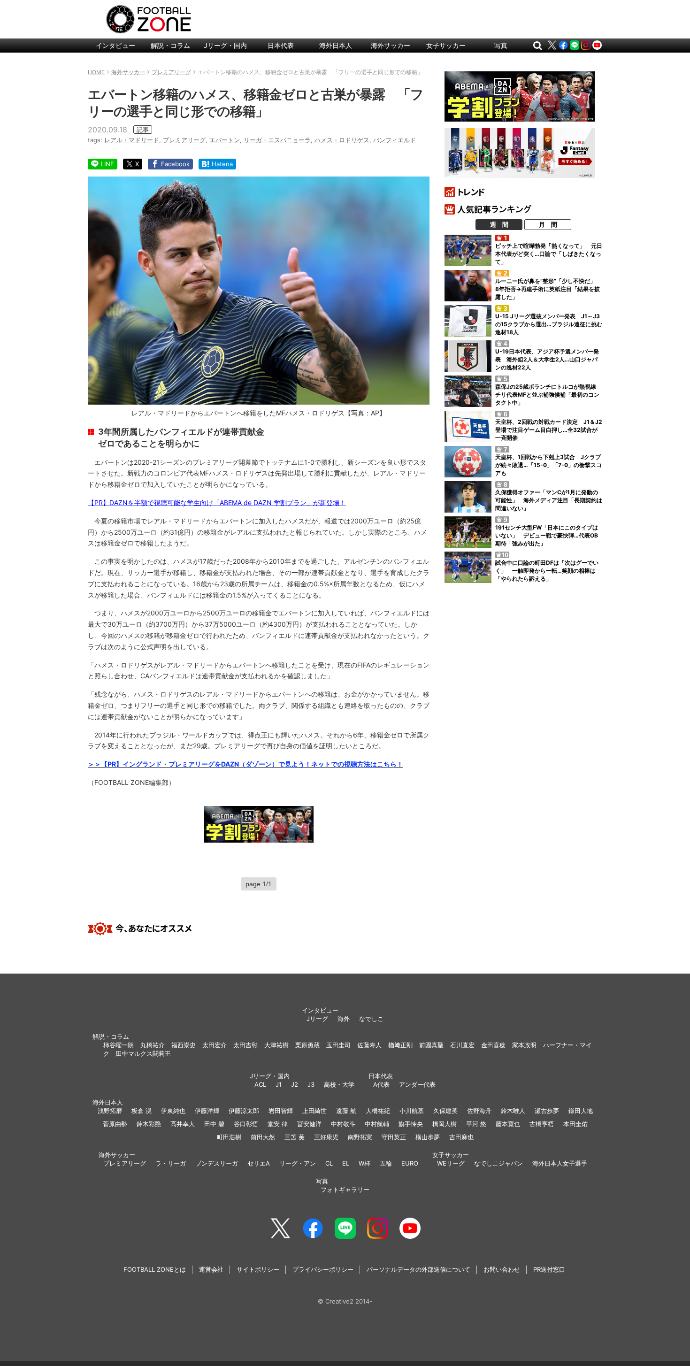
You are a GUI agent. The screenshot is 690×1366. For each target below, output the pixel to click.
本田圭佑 (575, 1124)
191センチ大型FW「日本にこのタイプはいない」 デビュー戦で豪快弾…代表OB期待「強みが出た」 (546, 535)
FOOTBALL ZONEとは (154, 1269)
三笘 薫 (294, 1137)
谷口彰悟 (246, 1124)
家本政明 (524, 1045)
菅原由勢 (115, 1124)
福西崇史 (183, 1045)
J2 (294, 1084)
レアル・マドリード (131, 140)
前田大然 (263, 1137)
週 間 (499, 224)
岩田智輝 (280, 1110)
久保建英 (445, 1110)
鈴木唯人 (513, 1110)
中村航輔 (377, 1124)
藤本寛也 (508, 1124)
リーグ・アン (297, 1163)
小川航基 (411, 1110)
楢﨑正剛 (400, 1045)
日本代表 (281, 45)
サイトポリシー (258, 1269)
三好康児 (326, 1137)
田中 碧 (214, 1124)
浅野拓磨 (110, 1110)
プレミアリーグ (184, 140)
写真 (500, 45)
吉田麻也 (461, 1137)
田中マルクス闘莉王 (143, 1053)
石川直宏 (462, 1045)
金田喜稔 (493, 1045)
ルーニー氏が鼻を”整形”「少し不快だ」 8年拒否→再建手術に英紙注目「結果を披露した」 (548, 288)
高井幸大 (182, 1124)
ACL (260, 1084)
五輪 (386, 1163)
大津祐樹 (276, 1045)
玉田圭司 (338, 1045)
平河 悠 (476, 1124)
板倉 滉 (141, 1110)
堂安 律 (278, 1124)
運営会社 (211, 1269)
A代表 (381, 1084)
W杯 (364, 1163)
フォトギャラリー (345, 1189)
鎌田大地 (580, 1110)
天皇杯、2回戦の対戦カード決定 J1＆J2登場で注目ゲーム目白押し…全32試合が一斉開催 (548, 429)
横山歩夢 (427, 1137)
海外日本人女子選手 (559, 1163)
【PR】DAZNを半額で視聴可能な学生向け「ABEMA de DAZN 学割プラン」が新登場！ (217, 502)
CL (329, 1163)
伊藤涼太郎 (244, 1110)
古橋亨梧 (541, 1124)
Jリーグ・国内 (225, 45)
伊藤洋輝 (207, 1110)
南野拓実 (360, 1137)
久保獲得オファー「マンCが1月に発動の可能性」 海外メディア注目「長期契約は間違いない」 (548, 500)
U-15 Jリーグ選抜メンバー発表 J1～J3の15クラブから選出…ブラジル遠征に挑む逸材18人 (548, 324)
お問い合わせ (501, 1269)
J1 (279, 1084)
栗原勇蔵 (307, 1045)
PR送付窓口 (549, 1269)
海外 (343, 1018)
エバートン (224, 140)
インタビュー (115, 45)
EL (345, 1163)
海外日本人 (335, 45)
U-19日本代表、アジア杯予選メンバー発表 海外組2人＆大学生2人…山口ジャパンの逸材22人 (547, 359)
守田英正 (394, 1137)
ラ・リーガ (170, 1163)
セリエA (258, 1163)
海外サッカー (390, 45)
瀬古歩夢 (547, 1110)
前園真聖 (431, 1045)
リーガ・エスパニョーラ (277, 140)
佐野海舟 (479, 1110)
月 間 (548, 224)
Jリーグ (317, 1018)
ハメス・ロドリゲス (341, 140)
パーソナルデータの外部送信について (418, 1269)
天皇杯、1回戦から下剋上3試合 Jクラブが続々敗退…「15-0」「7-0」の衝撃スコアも (548, 464)
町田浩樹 (229, 1137)
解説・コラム (170, 45)
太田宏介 (214, 1045)
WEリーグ (451, 1163)
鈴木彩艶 (149, 1124)
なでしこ (371, 1018)
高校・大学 (339, 1084)
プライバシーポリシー (322, 1269)
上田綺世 (314, 1110)
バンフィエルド (394, 140)
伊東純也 (173, 1110)
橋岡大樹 (444, 1124)
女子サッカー (446, 45)
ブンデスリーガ (216, 1163)
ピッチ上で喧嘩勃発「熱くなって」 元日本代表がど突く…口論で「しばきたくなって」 (548, 253)
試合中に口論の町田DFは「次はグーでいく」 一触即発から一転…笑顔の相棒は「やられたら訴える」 (546, 570)
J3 (310, 1084)
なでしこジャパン (498, 1163)
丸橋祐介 (152, 1045)
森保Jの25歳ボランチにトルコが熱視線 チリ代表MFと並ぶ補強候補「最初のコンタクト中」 (548, 394)
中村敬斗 (343, 1124)
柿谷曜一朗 (118, 1045)
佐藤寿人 (369, 1045)
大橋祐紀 (378, 1110)
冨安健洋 (309, 1124)
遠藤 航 (346, 1110)
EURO (409, 1163)
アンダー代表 (417, 1084)
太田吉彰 (245, 1045)
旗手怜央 (411, 1124)
